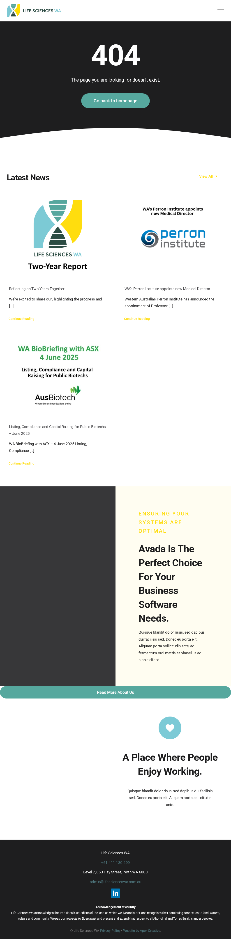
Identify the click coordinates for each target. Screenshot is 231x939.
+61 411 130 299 (115, 862)
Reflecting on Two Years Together (37, 288)
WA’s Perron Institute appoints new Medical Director (168, 288)
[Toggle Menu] (221, 11)
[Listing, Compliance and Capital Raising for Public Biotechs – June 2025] (58, 373)
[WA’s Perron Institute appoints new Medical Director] (173, 236)
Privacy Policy (110, 931)
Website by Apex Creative (141, 931)
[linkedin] (115, 893)
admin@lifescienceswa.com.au (115, 881)
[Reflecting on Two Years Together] (58, 236)
